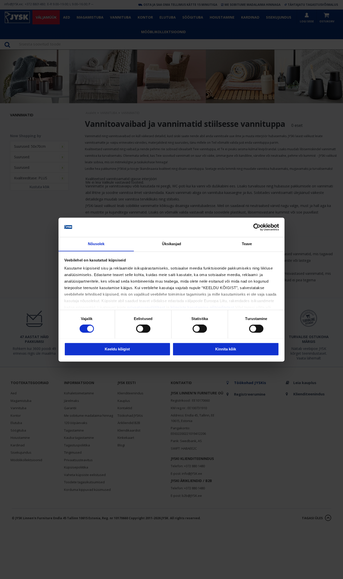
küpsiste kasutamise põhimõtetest (202, 307)
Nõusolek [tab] (96, 244)
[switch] (143, 329)
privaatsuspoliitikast (146, 307)
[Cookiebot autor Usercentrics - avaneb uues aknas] (257, 227)
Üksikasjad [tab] (171, 244)
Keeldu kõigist (117, 349)
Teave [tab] (247, 244)
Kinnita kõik (225, 349)
